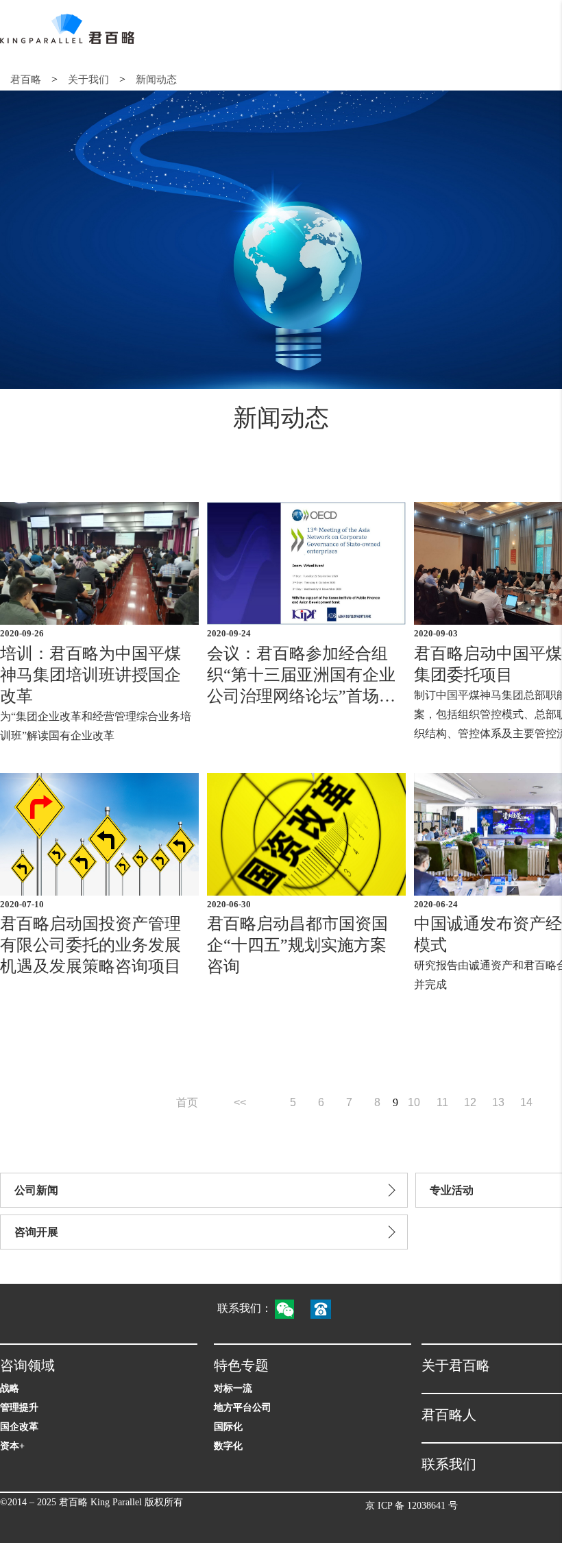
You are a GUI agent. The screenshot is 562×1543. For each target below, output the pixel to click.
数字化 (228, 1446)
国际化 (228, 1427)
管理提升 (19, 1407)
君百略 (25, 79)
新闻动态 (156, 79)
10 (414, 1102)
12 (470, 1102)
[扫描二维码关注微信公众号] (291, 1308)
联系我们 (449, 1464)
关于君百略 (456, 1365)
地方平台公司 (242, 1407)
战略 (9, 1388)
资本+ (12, 1446)
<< (240, 1102)
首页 (187, 1102)
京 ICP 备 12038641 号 (411, 1505)
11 (442, 1102)
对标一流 (233, 1388)
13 (498, 1102)
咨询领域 (27, 1365)
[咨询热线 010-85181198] (327, 1308)
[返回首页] (67, 29)
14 (526, 1102)
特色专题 (241, 1365)
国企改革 (19, 1427)
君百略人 (449, 1414)
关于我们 (88, 79)
